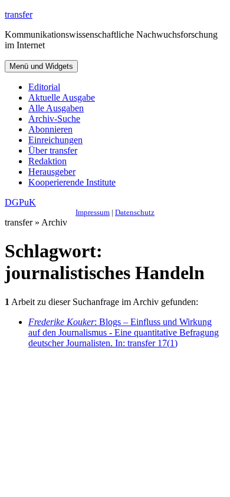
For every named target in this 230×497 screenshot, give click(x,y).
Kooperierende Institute (72, 182)
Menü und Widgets (41, 66)
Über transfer (52, 150)
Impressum (92, 212)
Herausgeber (51, 172)
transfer (18, 14)
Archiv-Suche (54, 119)
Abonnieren (50, 129)
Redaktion (47, 161)
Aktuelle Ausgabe (61, 97)
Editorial (44, 87)
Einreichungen (55, 140)
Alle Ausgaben (56, 108)
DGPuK (20, 202)
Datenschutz (135, 212)
